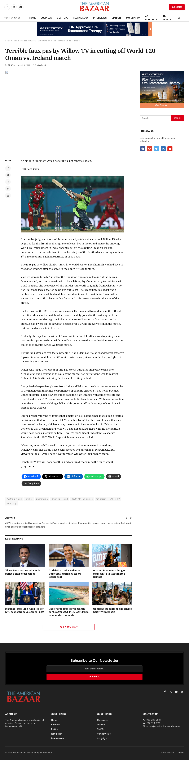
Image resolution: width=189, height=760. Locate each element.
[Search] (179, 18)
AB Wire (11, 65)
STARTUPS (62, 18)
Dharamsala (42, 499)
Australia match (14, 499)
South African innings (82, 499)
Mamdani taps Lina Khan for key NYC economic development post (24, 610)
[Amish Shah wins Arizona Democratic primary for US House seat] (68, 555)
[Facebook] (8, 168)
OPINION (116, 18)
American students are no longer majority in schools (112, 610)
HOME (32, 18)
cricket (29, 499)
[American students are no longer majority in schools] (112, 593)
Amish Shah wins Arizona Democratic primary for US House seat (65, 573)
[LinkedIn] (8, 182)
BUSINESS (46, 18)
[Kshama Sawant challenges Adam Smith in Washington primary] (112, 555)
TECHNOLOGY (80, 18)
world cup (12, 503)
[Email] (8, 195)
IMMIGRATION (133, 18)
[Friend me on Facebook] (142, 148)
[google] (149, 148)
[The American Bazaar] (94, 7)
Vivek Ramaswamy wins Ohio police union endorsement (22, 572)
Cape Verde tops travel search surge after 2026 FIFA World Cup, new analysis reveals (68, 612)
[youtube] (169, 148)
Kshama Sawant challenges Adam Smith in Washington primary (108, 573)
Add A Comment (69, 627)
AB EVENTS (167, 18)
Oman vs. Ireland (60, 499)
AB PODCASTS (151, 18)
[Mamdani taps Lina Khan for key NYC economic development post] (25, 593)
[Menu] (183, 18)
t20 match (101, 499)
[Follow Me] (156, 148)
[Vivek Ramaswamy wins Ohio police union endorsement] (25, 555)
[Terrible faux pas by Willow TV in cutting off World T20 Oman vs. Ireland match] (68, 112)
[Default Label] (163, 148)
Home (7, 41)
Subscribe (177, 7)
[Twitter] (8, 175)
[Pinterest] (8, 188)
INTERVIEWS (100, 18)
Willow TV (115, 499)
